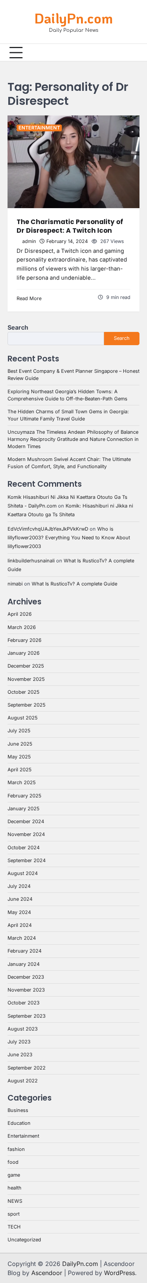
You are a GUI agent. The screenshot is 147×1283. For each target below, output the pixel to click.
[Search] (133, 52)
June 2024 (20, 899)
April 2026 (20, 614)
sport (14, 1214)
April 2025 (20, 769)
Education (19, 1123)
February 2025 (24, 796)
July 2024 (19, 886)
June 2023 (20, 1054)
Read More (29, 298)
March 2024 (22, 938)
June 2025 (20, 744)
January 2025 (24, 808)
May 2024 (19, 912)
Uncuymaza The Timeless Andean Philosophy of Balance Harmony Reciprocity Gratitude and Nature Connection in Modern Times (73, 439)
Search (18, 327)
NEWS (15, 1201)
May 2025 (19, 757)
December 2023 (26, 977)
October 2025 (24, 692)
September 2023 (27, 1016)
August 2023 (23, 1029)
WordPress (119, 1273)
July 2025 (19, 730)
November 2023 (26, 990)
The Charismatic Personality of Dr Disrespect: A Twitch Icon (70, 226)
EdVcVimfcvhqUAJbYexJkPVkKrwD (48, 529)
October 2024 (24, 847)
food (13, 1162)
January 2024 (24, 964)
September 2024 (27, 860)
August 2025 (23, 718)
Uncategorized (24, 1240)
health (14, 1188)
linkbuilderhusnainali (31, 561)
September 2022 (27, 1068)
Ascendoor (46, 1273)
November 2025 (26, 679)
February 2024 (24, 951)
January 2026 (24, 653)
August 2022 (23, 1081)
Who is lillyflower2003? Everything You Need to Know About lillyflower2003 (69, 537)
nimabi (15, 584)
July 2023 (19, 1042)
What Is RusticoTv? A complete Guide (74, 584)
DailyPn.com (73, 17)
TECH (14, 1227)
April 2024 (20, 925)
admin (29, 241)
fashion (16, 1149)
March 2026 (22, 627)
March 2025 (22, 782)
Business (18, 1110)
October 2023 (24, 1003)
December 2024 (26, 821)
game (14, 1175)
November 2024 (26, 834)
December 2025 (26, 666)
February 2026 (24, 640)
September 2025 (27, 705)
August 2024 (23, 873)
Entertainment (39, 128)
